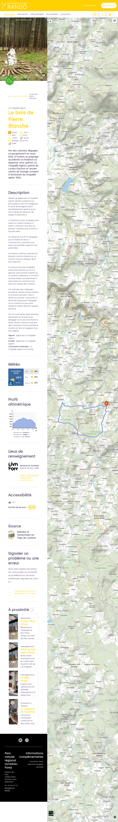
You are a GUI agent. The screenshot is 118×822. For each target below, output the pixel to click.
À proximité (65, 14)
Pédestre (23, 96)
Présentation (9, 14)
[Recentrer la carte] (50, 21)
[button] (115, 817)
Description (23, 14)
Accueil (14, 96)
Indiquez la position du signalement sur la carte (25, 592)
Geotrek (39, 767)
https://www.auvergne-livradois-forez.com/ (34, 476)
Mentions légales (35, 764)
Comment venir (36, 761)
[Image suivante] (43, 49)
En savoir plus (90, 5)
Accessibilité (52, 14)
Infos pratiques (37, 14)
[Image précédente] (3, 49)
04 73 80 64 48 (26, 480)
